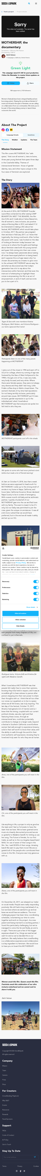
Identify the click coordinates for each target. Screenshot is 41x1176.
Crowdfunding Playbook (10, 1096)
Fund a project (9, 11)
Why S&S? (5, 1100)
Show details (30, 607)
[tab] (5, 140)
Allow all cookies (20, 613)
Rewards (5, 1114)
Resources (5, 1110)
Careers (4, 1075)
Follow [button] (12, 83)
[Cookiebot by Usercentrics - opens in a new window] (30, 548)
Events (4, 1105)
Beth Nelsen (10, 55)
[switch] (36, 587)
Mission (4, 1066)
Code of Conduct (8, 1135)
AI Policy (5, 1140)
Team (4, 1070)
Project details (22, 11)
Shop (4, 1084)
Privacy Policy (21, 563)
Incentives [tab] (31, 135)
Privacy (19, 1166)
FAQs (4, 1131)
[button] (29, 3)
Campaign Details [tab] (12, 135)
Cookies (36, 1166)
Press (4, 1080)
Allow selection (20, 619)
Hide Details (20, 626)
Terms (4, 1166)
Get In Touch (6, 1144)
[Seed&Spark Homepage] (9, 3)
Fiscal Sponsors (7, 1119)
